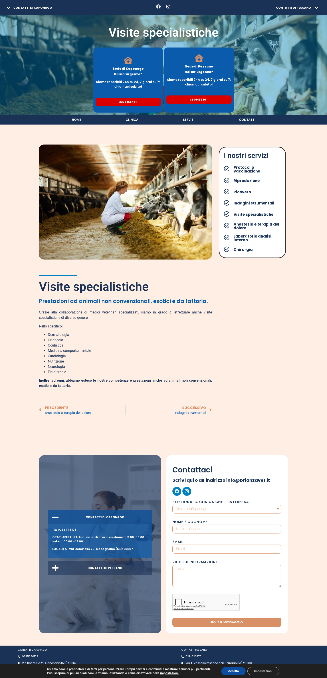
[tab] (54, 7)
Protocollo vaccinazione (247, 169)
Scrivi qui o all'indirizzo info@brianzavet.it (221, 480)
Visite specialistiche (253, 214)
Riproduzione (247, 180)
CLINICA (132, 119)
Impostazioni (263, 671)
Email (177, 542)
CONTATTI (247, 119)
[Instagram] (168, 6)
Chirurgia (243, 249)
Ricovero (242, 192)
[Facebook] (158, 6)
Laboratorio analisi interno (252, 238)
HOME (76, 119)
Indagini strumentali (254, 203)
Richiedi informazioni (194, 562)
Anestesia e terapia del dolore (256, 226)
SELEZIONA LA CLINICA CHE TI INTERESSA (210, 502)
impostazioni (169, 673)
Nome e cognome (190, 522)
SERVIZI (188, 119)
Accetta (233, 671)
